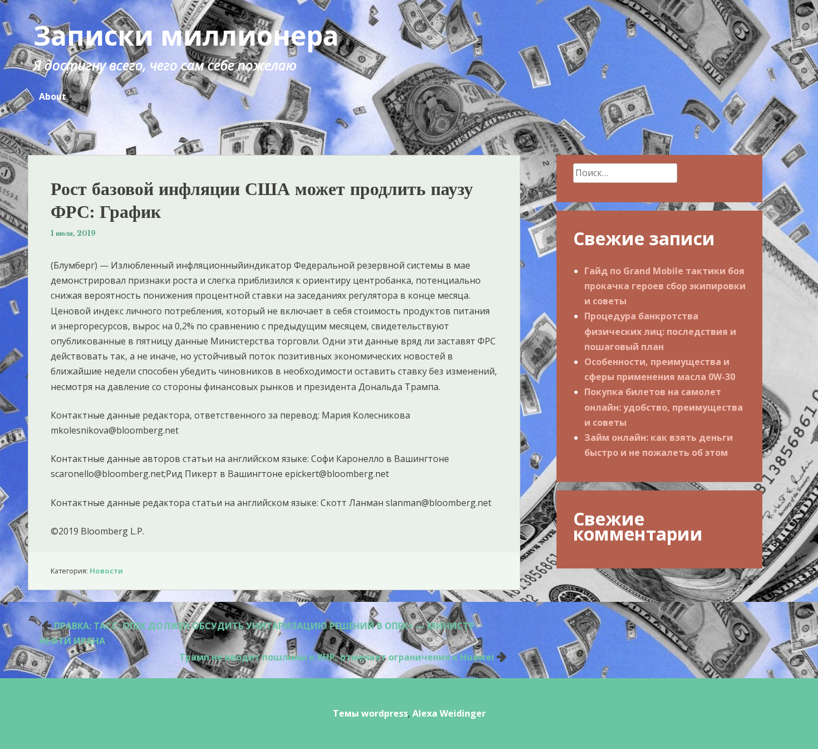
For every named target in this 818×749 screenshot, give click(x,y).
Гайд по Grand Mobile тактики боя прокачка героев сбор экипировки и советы (665, 286)
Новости (106, 571)
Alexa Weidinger (449, 713)
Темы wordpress (370, 713)
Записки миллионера (186, 35)
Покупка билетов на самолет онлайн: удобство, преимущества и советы (663, 407)
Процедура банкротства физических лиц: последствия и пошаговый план (660, 331)
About (52, 96)
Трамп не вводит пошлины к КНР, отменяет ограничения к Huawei (336, 657)
